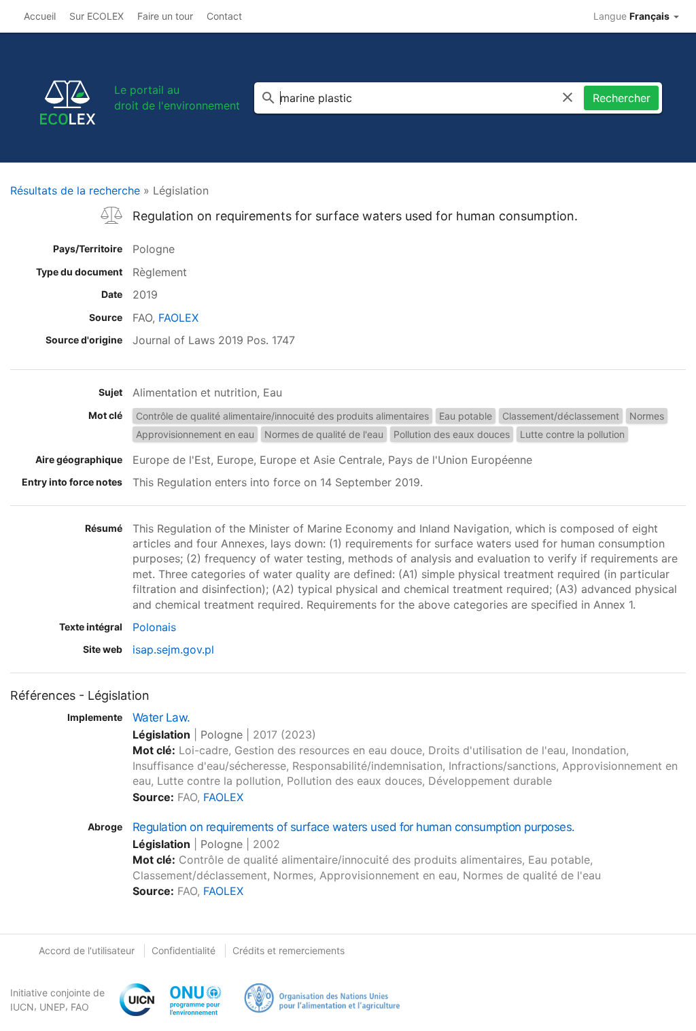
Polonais (154, 627)
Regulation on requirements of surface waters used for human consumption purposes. (354, 827)
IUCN (22, 1007)
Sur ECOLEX (96, 16)
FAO (80, 1007)
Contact (224, 16)
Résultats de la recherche (75, 190)
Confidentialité (183, 950)
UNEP (52, 1007)
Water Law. (161, 717)
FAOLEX (178, 317)
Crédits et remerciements (288, 950)
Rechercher (621, 98)
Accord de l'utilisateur (87, 950)
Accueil (40, 16)
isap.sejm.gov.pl (173, 649)
